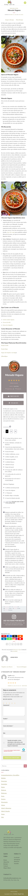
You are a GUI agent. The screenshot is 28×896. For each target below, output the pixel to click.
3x (15, 431)
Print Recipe (19, 20)
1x (7, 431)
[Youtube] (20, 639)
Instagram (17, 859)
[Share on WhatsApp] (7, 644)
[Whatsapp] (9, 639)
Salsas (3, 805)
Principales (4, 802)
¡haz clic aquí (11, 232)
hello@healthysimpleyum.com (12, 878)
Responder (24, 685)
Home (5, 860)
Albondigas (4, 356)
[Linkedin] (3, 639)
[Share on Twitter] (12, 644)
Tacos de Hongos (21, 667)
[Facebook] (9, 636)
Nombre (5, 718)
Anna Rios (20, 14)
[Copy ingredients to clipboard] (10, 427)
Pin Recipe (14, 403)
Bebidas (3, 778)
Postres (3, 799)
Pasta (2, 796)
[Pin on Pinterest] (18, 644)
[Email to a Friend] (15, 644)
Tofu (2, 817)
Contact (6, 866)
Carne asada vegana (8, 319)
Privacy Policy (14, 891)
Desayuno (4, 781)
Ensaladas (4, 784)
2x (11, 431)
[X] (14, 636)
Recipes (6, 864)
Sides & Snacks (5, 811)
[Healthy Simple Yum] (9, 2)
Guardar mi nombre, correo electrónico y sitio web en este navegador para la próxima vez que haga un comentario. (16, 743)
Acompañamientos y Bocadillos (10, 775)
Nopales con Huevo (7, 667)
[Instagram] (14, 639)
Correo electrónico (8, 726)
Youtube (16, 863)
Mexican (3, 790)
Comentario (6, 705)
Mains (3, 787)
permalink (14, 651)
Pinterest (16, 861)
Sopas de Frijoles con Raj (8, 352)
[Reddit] (20, 636)
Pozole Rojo (4, 349)
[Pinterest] (3, 636)
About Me (6, 862)
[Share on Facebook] (9, 644)
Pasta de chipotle (8, 325)
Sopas (16, 8)
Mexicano (12, 8)
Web (4, 733)
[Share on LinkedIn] (21, 644)
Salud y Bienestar (6, 808)
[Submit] (25, 765)
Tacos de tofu (6, 322)
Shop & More (7, 868)
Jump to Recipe (9, 20)
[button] (25, 2)
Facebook (16, 857)
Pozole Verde (4, 345)
